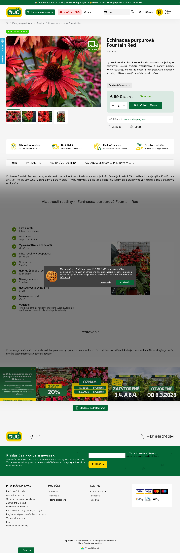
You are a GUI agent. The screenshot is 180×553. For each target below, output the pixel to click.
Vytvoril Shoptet (92, 548)
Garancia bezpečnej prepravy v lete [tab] (109, 162)
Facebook (31, 436)
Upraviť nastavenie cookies (90, 543)
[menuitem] (40, 12)
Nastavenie (105, 282)
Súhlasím (126, 282)
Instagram (38, 436)
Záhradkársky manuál (16, 503)
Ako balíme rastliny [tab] (63, 162)
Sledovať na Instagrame (92, 408)
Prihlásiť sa (98, 464)
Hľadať (132, 11)
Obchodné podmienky (17, 506)
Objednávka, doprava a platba (20, 499)
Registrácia (53, 495)
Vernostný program (15, 518)
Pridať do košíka (144, 105)
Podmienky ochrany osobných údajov (24, 510)
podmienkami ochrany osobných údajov (143, 456)
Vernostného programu (135, 119)
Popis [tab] (14, 162)
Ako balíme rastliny (15, 495)
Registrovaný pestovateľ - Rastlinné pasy (26, 514)
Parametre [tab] (33, 162)
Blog (8, 522)
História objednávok (57, 500)
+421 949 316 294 (160, 436)
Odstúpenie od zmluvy (17, 525)
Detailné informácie (118, 85)
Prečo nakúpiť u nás (15, 491)
